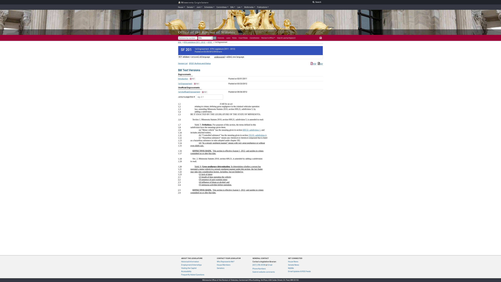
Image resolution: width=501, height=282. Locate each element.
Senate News (293, 265)
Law (239, 7)
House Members (223, 265)
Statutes (220, 38)
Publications (262, 7)
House (180, 7)
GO (214, 38)
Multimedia (249, 7)
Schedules (208, 7)
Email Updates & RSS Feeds (299, 271)
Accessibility (186, 271)
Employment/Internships (191, 265)
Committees (221, 7)
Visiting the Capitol (188, 268)
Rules (234, 38)
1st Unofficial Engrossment (189, 92)
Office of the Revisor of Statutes (206, 32)
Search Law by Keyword (286, 38)
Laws (228, 38)
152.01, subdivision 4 (257, 135)
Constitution (254, 38)
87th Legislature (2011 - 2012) (194, 42)
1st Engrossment (185, 84)
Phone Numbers (259, 269)
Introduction (183, 79)
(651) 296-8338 (258, 265)
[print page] (320, 38)
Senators (220, 268)
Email (270, 265)
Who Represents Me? (225, 262)
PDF (314, 64)
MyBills (291, 268)
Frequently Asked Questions (192, 275)
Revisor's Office (267, 38)
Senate (190, 7)
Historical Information (190, 262)
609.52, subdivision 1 (251, 130)
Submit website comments (263, 272)
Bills (232, 7)
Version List (183, 63)
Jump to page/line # (186, 97)
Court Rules (243, 38)
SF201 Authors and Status (200, 63)
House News (293, 262)
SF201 (210, 42)
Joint (198, 7)
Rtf (321, 64)
